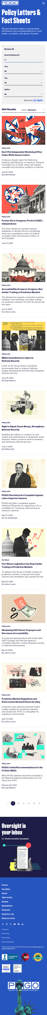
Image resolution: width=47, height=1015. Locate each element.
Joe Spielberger (10, 518)
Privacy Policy (37, 947)
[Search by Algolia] (33, 100)
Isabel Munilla (9, 175)
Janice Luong (9, 312)
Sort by (24, 110)
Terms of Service (7, 948)
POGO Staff (9, 449)
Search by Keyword (11, 55)
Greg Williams (10, 380)
